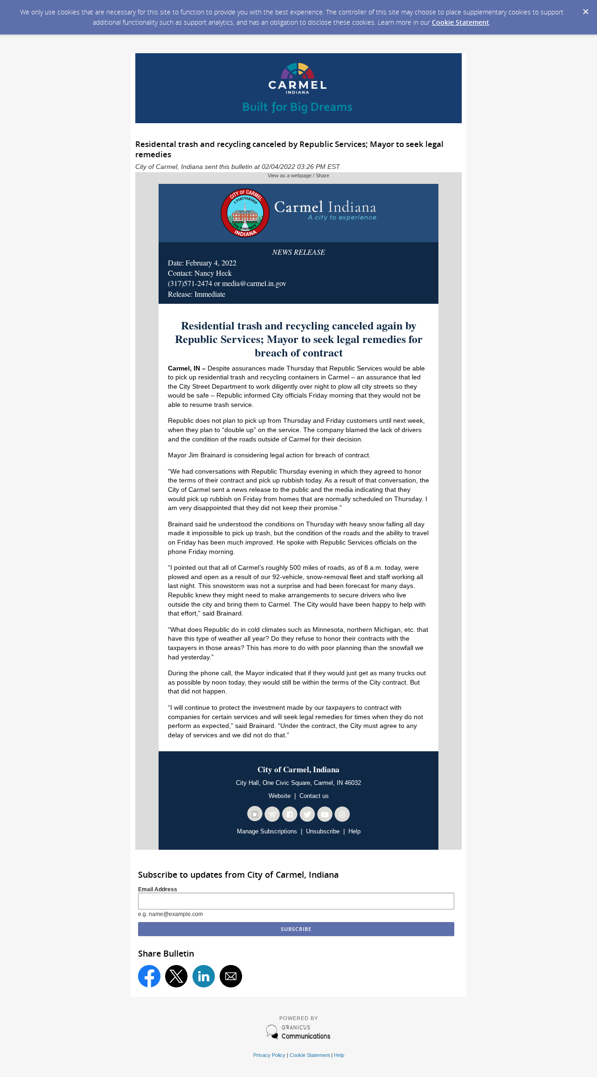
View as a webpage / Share (298, 175)
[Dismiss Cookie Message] (585, 9)
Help (354, 831)
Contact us (314, 795)
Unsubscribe (323, 831)
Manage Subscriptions (267, 831)
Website (280, 795)
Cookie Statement (460, 22)
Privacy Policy (269, 1055)
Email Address (157, 889)
